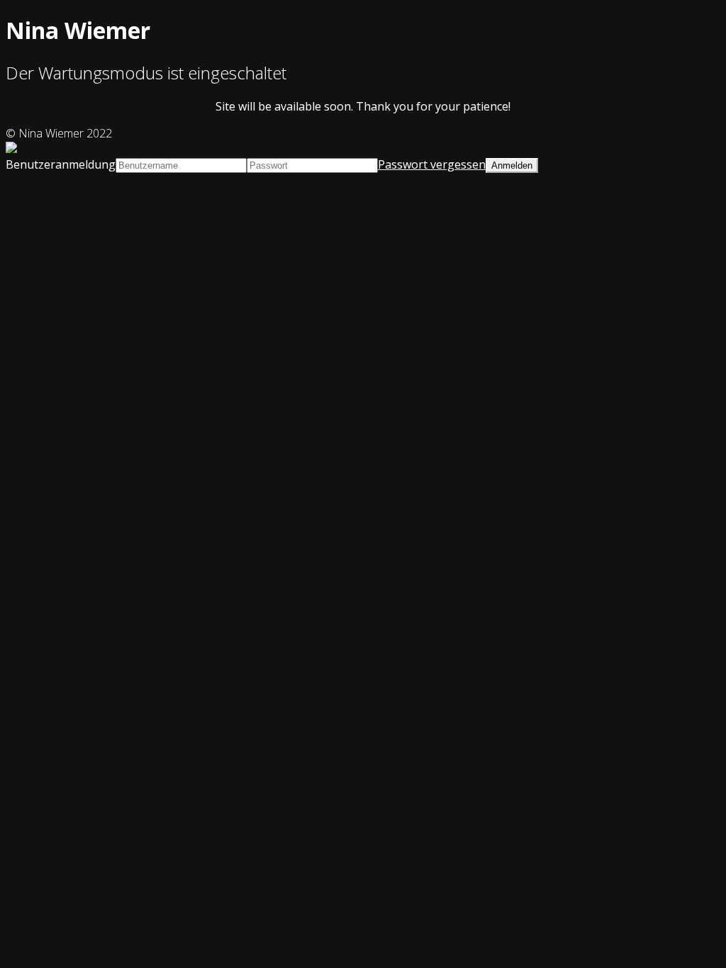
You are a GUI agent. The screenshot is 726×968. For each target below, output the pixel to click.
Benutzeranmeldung (61, 164)
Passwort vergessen (432, 164)
